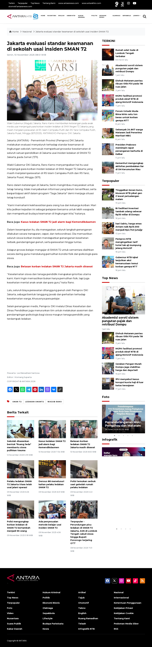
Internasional (121, 597)
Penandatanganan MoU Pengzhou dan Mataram (123, 423)
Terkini (11, 3)
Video (10, 613)
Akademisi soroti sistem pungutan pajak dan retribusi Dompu (129, 68)
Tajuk (81, 597)
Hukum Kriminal (81, 16)
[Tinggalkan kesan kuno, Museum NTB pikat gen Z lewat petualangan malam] (108, 194)
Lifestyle (48, 618)
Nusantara (13, 618)
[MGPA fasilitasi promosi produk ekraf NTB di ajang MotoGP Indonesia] (108, 100)
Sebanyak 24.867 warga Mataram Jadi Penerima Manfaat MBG (129, 132)
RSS (116, 629)
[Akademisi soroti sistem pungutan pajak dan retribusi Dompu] (108, 69)
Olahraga (116, 15)
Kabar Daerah (14, 629)
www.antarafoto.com (91, 3)
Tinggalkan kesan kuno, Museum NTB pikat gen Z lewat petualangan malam (129, 195)
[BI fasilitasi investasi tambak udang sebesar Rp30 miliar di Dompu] (108, 212)
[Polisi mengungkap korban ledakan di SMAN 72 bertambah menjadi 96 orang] (20, 509)
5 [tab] (132, 435)
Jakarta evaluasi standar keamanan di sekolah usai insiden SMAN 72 (72, 31)
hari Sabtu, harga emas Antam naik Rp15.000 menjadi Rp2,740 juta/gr (128, 226)
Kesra (46, 629)
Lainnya (136, 15)
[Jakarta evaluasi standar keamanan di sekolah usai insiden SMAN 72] (123, 300)
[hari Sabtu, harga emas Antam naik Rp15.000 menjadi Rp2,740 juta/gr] (108, 227)
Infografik (109, 439)
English (82, 613)
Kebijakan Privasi (123, 608)
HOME (43, 15)
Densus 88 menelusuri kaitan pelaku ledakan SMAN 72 (51, 484)
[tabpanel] (123, 419)
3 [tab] (123, 435)
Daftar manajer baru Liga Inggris (120, 518)
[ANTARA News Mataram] (23, 16)
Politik (94, 15)
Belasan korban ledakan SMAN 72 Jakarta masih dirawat (57, 266)
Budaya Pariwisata (53, 623)
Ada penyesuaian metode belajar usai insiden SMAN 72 (50, 524)
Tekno (82, 608)
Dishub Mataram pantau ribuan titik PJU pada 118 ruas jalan (129, 83)
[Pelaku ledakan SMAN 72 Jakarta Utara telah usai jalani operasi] (20, 469)
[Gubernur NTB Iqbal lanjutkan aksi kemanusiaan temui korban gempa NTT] (108, 261)
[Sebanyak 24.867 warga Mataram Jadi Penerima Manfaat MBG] (108, 133)
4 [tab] (127, 435)
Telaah (82, 623)
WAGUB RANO (55, 402)
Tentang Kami (48, 3)
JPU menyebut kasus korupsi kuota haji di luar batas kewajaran (129, 382)
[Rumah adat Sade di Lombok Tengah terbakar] (108, 54)
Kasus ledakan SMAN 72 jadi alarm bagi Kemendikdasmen (58, 222)
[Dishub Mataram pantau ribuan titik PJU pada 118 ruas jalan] (108, 85)
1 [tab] (114, 435)
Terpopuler (23, 3)
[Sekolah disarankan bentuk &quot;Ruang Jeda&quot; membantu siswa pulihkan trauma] (20, 429)
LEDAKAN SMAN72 (34, 402)
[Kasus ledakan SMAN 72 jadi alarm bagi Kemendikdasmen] (52, 429)
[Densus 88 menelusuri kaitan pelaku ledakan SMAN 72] (52, 469)
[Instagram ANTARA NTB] (128, 3)
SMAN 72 (17, 402)
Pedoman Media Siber (126, 623)
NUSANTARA (51, 15)
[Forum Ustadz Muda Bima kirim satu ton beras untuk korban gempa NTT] (108, 115)
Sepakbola (126, 15)
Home (15, 31)
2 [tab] (119, 435)
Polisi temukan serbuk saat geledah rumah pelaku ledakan (83, 484)
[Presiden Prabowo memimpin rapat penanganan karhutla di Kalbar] (108, 149)
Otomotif (83, 603)
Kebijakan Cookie (124, 613)
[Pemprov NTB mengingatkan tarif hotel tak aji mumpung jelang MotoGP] (108, 243)
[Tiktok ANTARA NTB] (116, 5)
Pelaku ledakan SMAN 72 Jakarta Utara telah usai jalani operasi (19, 484)
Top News (35, 3)
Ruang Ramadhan (88, 618)
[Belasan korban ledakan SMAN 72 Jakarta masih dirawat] (84, 429)
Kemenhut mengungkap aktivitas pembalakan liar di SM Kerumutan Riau (129, 166)
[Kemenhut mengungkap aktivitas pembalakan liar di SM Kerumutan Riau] (108, 167)
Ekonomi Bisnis (102, 16)
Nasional (27, 31)
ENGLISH (61, 15)
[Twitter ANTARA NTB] (122, 3)
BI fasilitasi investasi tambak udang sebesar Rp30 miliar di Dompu (128, 211)
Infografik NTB (86, 629)
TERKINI (108, 41)
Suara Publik (14, 623)
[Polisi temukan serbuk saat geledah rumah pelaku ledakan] (84, 469)
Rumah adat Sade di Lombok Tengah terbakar (126, 53)
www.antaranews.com (68, 3)
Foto (105, 397)
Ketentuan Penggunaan (127, 603)
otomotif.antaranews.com (20, 6)
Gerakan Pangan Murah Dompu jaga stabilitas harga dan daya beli (128, 367)
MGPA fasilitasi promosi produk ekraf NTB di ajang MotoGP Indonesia (129, 99)
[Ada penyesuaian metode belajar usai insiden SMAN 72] (52, 509)
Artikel (82, 592)
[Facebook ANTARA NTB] (116, 3)
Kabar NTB (71, 15)
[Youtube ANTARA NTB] (134, 3)
